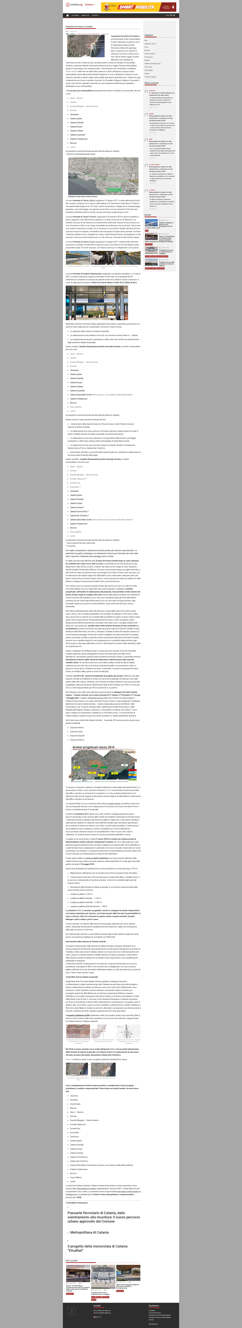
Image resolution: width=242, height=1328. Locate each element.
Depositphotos (153, 1324)
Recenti (148, 215)
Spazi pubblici (149, 70)
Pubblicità (85, 15)
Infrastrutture (70, 1293)
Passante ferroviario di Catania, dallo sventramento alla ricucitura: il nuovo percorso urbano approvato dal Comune (104, 1217)
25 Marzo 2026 (122, 1282)
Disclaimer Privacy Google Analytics (160, 1317)
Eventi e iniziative (150, 54)
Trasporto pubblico (150, 77)
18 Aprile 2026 (164, 259)
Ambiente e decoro (150, 44)
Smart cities (148, 67)
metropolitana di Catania (86, 1189)
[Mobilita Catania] (67, 15)
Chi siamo (75, 15)
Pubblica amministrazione (153, 63)
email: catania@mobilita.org (102, 1313)
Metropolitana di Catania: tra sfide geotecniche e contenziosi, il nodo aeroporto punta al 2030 (161, 118)
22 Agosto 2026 (97, 1290)
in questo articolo (113, 804)
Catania (89, 4)
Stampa (147, 73)
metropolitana (105, 441)
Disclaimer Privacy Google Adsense (160, 1315)
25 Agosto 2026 (72, 1283)
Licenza (151, 1320)
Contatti (95, 15)
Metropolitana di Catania (89, 1232)
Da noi (93, 1297)
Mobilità (94, 1299)
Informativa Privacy (155, 1313)
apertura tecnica (97, 698)
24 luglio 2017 (73, 698)
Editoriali (99, 1297)
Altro (146, 40)
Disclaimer (152, 1310)
